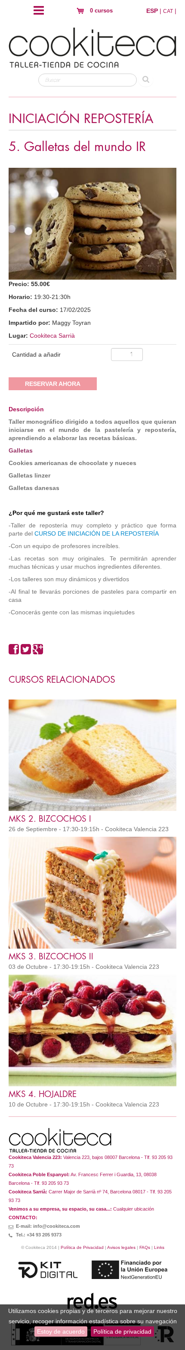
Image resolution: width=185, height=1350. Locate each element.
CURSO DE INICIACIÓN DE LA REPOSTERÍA (96, 533)
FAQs (144, 1247)
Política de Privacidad (82, 1247)
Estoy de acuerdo (61, 1331)
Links (159, 1247)
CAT (168, 11)
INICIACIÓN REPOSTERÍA (81, 119)
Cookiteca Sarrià (52, 335)
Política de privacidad (122, 1331)
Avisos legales (121, 1247)
